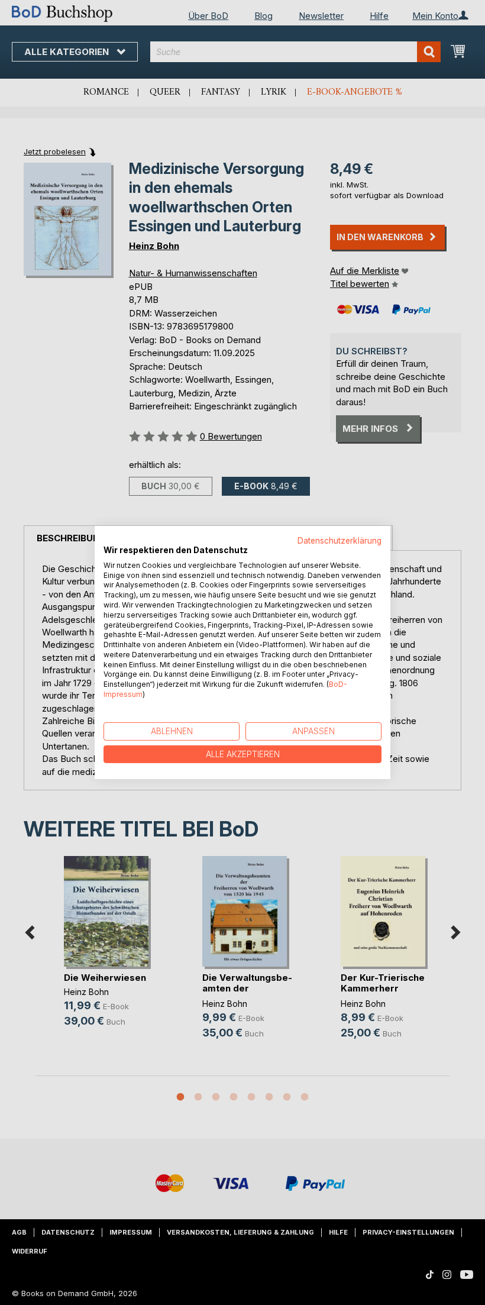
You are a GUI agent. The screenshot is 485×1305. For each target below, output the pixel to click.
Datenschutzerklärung (339, 540)
